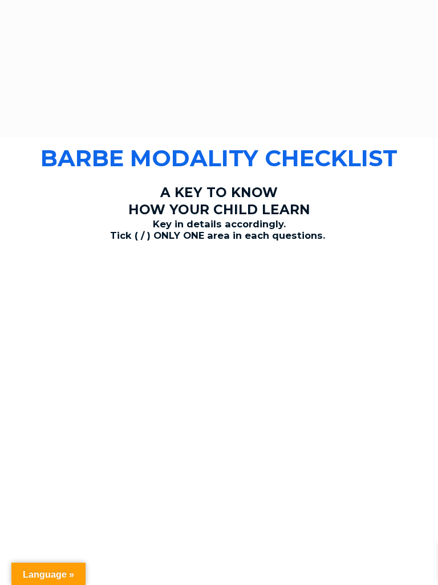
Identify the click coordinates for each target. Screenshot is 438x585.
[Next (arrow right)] (53, 298)
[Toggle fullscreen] (90, 279)
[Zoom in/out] (127, 279)
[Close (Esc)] (17, 279)
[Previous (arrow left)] (17, 298)
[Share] (53, 279)
